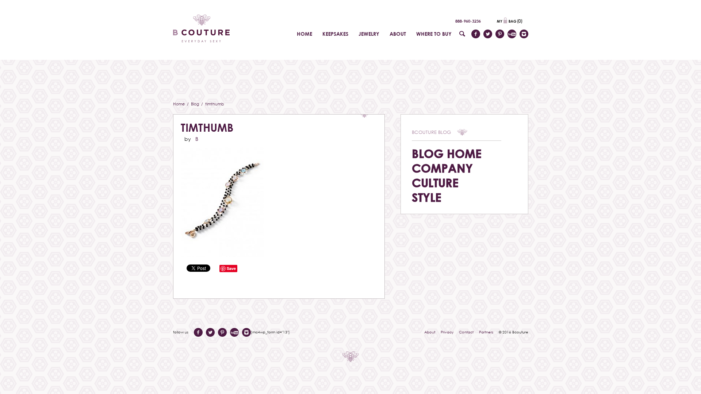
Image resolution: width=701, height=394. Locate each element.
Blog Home (447, 153)
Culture (435, 182)
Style (426, 197)
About (429, 332)
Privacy (447, 332)
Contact (466, 332)
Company (442, 168)
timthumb (207, 127)
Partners (486, 332)
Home (179, 103)
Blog (195, 103)
